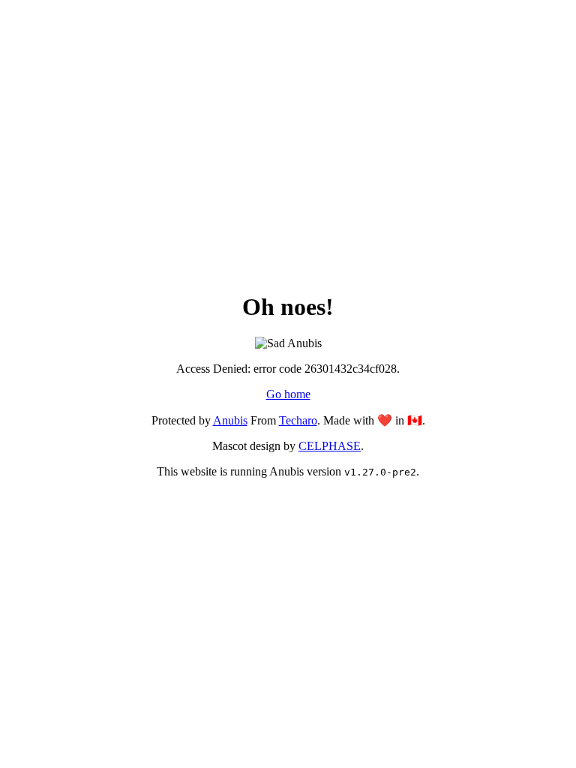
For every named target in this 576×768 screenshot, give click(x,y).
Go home (288, 394)
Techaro (298, 420)
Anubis (230, 420)
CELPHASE (329, 446)
